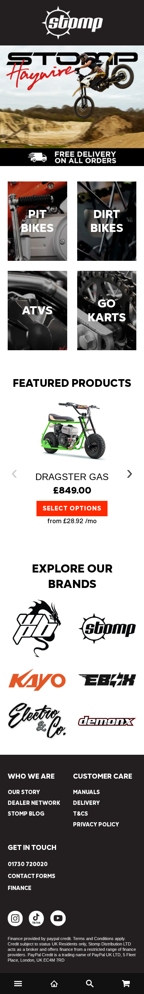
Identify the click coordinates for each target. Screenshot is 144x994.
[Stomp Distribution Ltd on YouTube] (58, 924)
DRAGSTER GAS (72, 477)
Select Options (72, 508)
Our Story (24, 792)
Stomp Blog (26, 814)
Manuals (86, 792)
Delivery (86, 803)
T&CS (80, 814)
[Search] (90, 983)
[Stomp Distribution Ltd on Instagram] (15, 924)
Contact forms (31, 876)
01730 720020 (28, 864)
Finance (19, 888)
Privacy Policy (96, 824)
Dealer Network (34, 803)
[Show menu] (18, 983)
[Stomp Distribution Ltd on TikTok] (36, 924)
